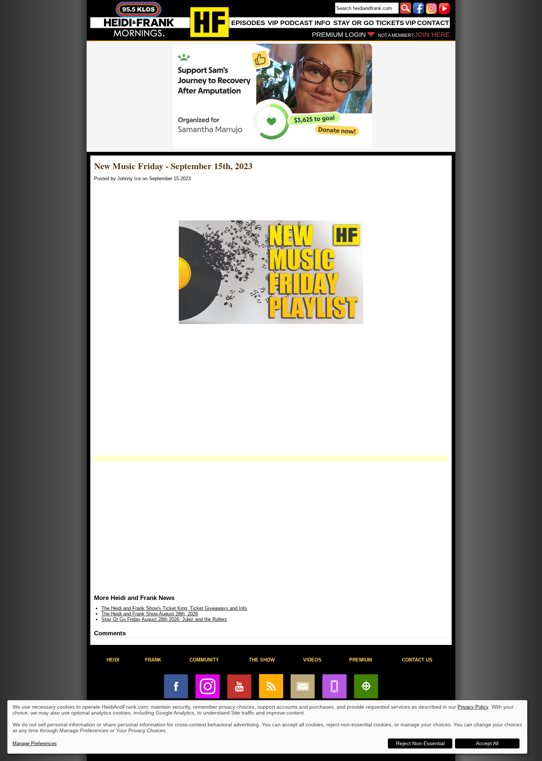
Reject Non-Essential (420, 743)
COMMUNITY (204, 660)
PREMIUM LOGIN (339, 34)
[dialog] (267, 727)
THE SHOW (262, 660)
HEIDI (113, 660)
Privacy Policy (473, 707)
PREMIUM (360, 660)
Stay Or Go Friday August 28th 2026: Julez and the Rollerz (164, 619)
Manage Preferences (35, 743)
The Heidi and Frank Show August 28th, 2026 (149, 614)
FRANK (153, 660)
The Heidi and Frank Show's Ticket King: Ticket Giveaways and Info (174, 608)
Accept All (487, 743)
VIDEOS (312, 660)
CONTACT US (417, 660)
